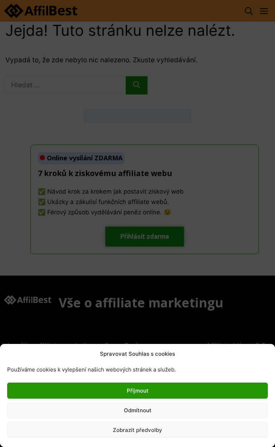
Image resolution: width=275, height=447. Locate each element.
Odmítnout (137, 410)
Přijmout (138, 390)
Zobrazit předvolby (137, 430)
